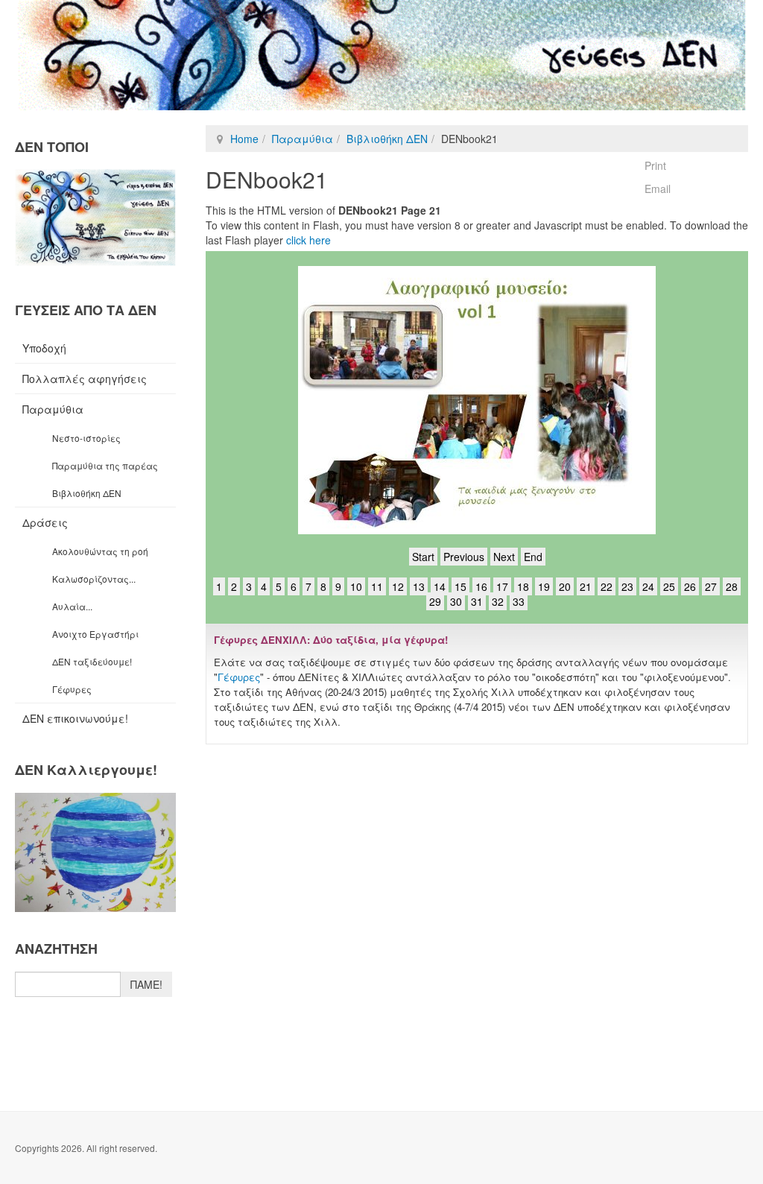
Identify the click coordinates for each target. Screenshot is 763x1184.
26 (690, 586)
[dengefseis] (381, 55)
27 (711, 586)
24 (648, 586)
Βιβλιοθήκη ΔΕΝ (387, 138)
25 (669, 586)
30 (456, 601)
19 (544, 586)
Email (658, 188)
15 (460, 586)
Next (504, 556)
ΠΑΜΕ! (146, 984)
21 (586, 586)
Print (655, 165)
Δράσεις (45, 522)
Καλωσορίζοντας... (94, 578)
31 (477, 601)
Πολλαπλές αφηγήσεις (84, 378)
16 (481, 586)
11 (377, 586)
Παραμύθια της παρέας (105, 465)
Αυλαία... (72, 606)
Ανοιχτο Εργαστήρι (95, 633)
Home (244, 138)
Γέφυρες (239, 677)
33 (519, 601)
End (533, 556)
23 (627, 586)
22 (606, 586)
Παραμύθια (302, 138)
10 (356, 586)
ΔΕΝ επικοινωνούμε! (75, 718)
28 (732, 586)
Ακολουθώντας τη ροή (100, 551)
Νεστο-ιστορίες (86, 437)
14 (440, 586)
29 (435, 601)
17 (502, 586)
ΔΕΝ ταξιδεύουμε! (92, 661)
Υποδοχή (44, 348)
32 (498, 601)
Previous (463, 556)
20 (565, 586)
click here (308, 239)
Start (423, 556)
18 (523, 586)
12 (398, 586)
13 (419, 586)
